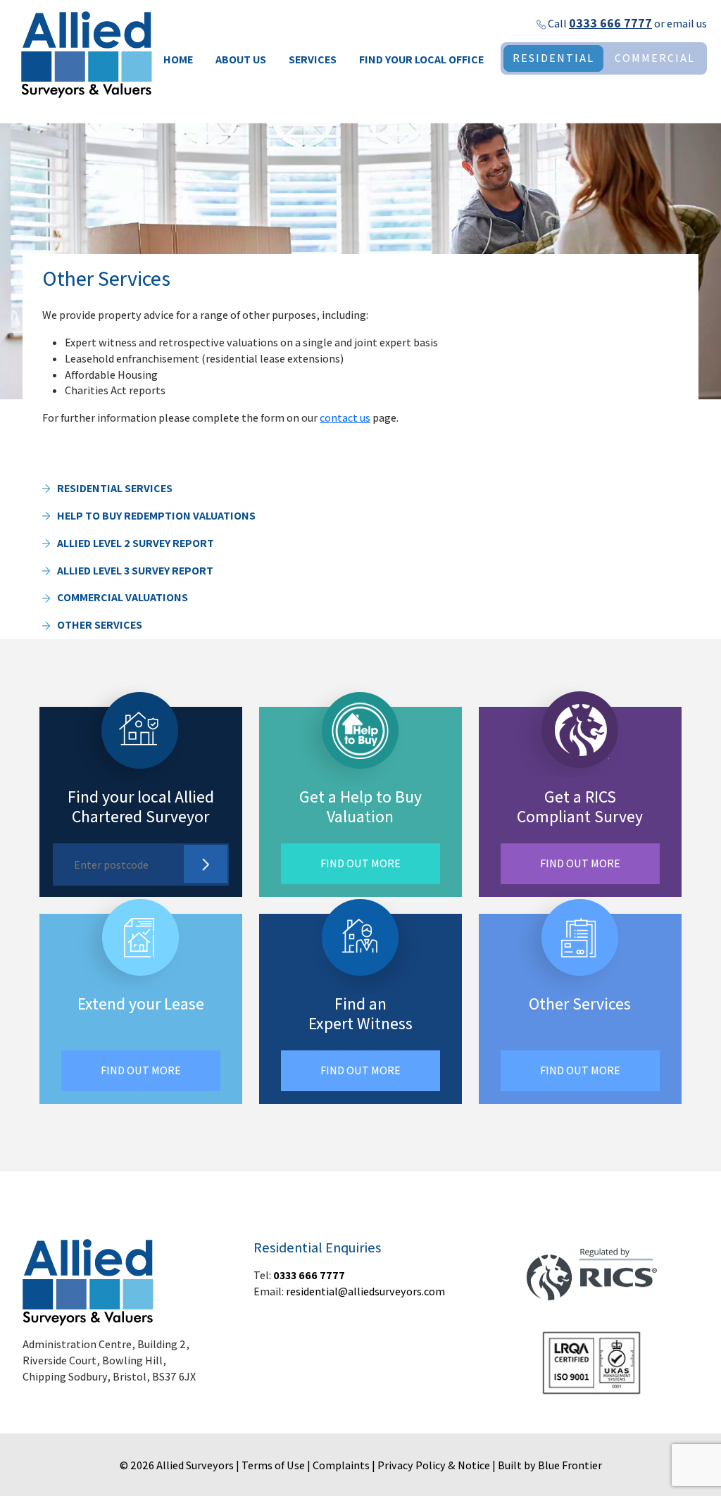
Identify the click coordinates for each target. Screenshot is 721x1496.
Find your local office (421, 59)
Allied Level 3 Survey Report (135, 570)
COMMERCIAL (655, 58)
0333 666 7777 (610, 23)
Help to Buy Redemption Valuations (156, 515)
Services (313, 59)
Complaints (341, 1465)
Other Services (99, 624)
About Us (240, 59)
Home (178, 59)
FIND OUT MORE (360, 863)
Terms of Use (273, 1465)
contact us (345, 417)
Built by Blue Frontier (550, 1465)
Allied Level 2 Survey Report (135, 543)
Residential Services (115, 488)
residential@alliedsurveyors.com (365, 1291)
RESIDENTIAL (553, 58)
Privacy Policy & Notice (433, 1465)
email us (687, 23)
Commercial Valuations (122, 597)
